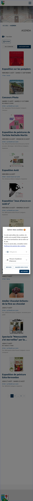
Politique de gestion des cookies (14, 246)
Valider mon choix (21, 267)
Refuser (9, 267)
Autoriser (24, 271)
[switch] (6, 260)
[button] (16, 251)
